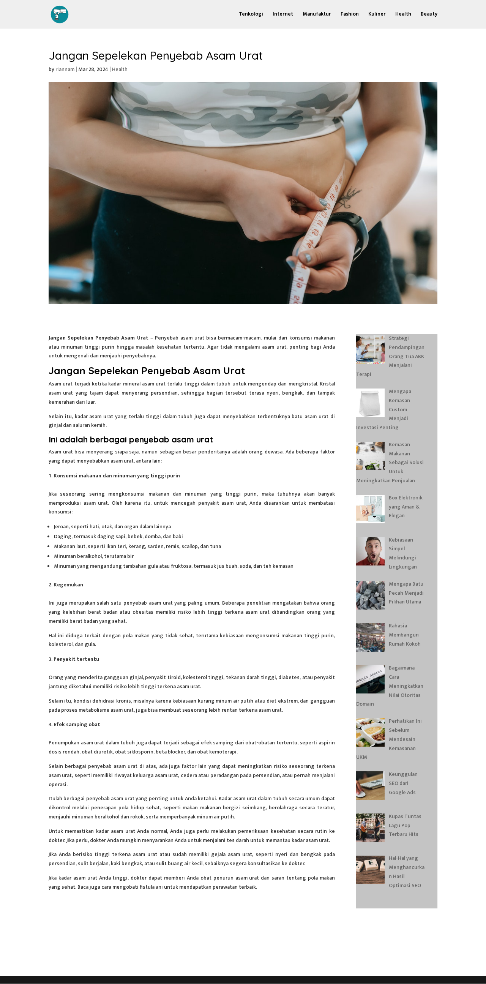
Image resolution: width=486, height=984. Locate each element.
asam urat (101, 416)
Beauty (429, 14)
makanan (158, 494)
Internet (283, 14)
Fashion (350, 14)
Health (403, 14)
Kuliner (377, 14)
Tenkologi (251, 14)
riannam (64, 69)
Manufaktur (317, 14)
